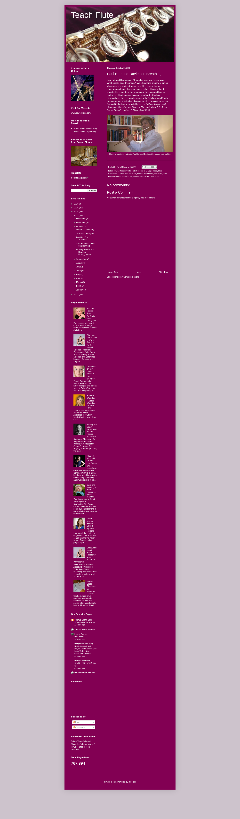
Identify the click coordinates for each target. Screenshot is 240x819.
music (134, 174)
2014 (76, 211)
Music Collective (82, 661)
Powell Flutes (127, 177)
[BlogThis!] (146, 167)
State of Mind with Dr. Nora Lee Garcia (92, 459)
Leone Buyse (80, 634)
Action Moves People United (90, 522)
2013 (76, 215)
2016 (76, 204)
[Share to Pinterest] (155, 167)
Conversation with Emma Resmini (91, 370)
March (79, 282)
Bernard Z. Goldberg (85, 230)
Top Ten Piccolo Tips (90, 311)
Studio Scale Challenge (91, 583)
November (81, 222)
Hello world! (79, 637)
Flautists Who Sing (91, 396)
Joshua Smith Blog (83, 620)
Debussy (123, 171)
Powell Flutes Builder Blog (85, 128)
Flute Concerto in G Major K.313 (144, 171)
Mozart (128, 174)
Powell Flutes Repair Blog (84, 132)
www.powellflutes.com (81, 113)
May (78, 274)
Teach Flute (92, 14)
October (80, 226)
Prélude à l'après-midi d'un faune (146, 177)
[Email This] (143, 167)
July (78, 267)
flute (129, 171)
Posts (77, 722)
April (78, 278)
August (79, 263)
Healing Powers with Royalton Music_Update (85, 252)
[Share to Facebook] (152, 167)
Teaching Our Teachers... (82, 238)
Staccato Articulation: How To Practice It (92, 338)
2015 (76, 208)
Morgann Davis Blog (83, 644)
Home (138, 272)
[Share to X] (149, 167)
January (80, 290)
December (81, 219)
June (78, 271)
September (81, 259)
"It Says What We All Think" (85, 622)
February (80, 286)
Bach (116, 171)
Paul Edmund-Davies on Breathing (85, 244)
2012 (76, 294)
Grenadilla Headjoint (85, 233)
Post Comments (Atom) (129, 277)
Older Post (163, 272)
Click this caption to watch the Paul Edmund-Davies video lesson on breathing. (140, 154)
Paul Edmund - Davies (84, 673)
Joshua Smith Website (84, 629)
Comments (80, 727)
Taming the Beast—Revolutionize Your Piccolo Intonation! (92, 431)
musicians (158, 174)
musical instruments (145, 174)
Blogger (131, 782)
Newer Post (113, 272)
